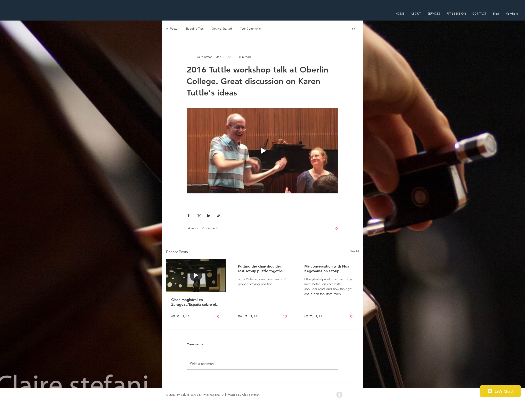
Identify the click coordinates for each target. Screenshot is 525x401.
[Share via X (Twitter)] (199, 215)
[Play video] (262, 150)
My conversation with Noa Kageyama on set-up (326, 268)
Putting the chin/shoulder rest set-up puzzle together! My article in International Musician (261, 268)
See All (354, 251)
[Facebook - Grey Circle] (339, 395)
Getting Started (222, 28)
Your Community (250, 28)
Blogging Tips (194, 28)
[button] (354, 28)
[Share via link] (219, 215)
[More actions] (335, 56)
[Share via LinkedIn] (209, 215)
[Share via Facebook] (189, 215)
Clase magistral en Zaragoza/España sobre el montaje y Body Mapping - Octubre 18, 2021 (194, 302)
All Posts (171, 28)
